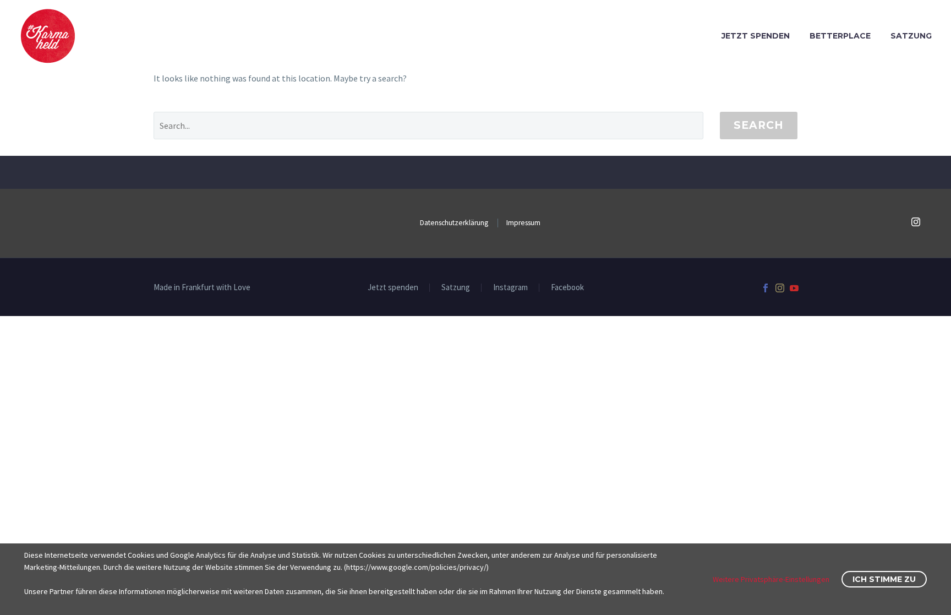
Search (759, 125)
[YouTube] (794, 288)
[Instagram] (779, 288)
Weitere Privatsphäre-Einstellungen (771, 579)
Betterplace (840, 36)
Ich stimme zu (884, 579)
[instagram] (915, 221)
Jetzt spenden (756, 36)
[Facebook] (765, 288)
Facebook (567, 288)
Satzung (911, 36)
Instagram (510, 288)
